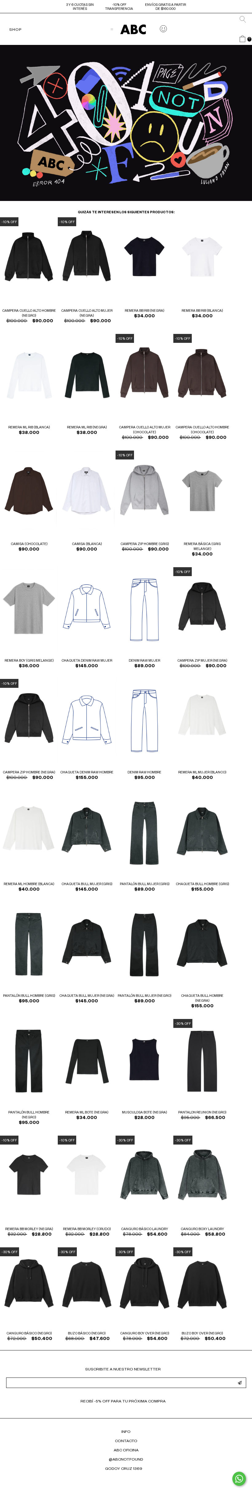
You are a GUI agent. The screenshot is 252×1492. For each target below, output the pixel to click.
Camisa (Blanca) (87, 544)
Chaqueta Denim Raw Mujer (86, 661)
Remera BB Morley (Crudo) (87, 1229)
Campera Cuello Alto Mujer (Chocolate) (144, 430)
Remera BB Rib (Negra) (144, 311)
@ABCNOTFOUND (126, 1460)
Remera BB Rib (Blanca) (202, 311)
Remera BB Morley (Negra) (29, 1229)
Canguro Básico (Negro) (29, 1334)
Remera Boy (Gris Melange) (29, 661)
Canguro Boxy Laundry (202, 1229)
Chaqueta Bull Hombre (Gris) (202, 884)
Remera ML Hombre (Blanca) (29, 884)
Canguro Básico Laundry (144, 1229)
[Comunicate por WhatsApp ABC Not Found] (239, 1479)
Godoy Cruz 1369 (123, 1469)
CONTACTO (126, 1441)
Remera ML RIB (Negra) (87, 428)
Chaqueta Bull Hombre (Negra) (202, 998)
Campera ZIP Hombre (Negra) (29, 773)
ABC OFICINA (126, 1451)
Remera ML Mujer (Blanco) (202, 773)
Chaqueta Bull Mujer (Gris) (86, 884)
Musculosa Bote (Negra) (144, 1113)
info (126, 1432)
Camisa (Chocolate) (29, 544)
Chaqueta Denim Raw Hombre (86, 773)
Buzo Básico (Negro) (86, 1334)
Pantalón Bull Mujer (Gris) (144, 884)
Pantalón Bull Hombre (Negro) (28, 1115)
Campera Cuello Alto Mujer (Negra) (86, 313)
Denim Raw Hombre (144, 773)
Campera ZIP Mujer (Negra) (202, 661)
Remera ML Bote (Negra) (86, 1113)
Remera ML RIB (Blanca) (29, 428)
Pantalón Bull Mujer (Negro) (144, 996)
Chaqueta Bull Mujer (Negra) (86, 996)
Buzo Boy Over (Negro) (202, 1334)
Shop (15, 30)
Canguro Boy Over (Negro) (144, 1334)
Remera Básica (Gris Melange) (202, 547)
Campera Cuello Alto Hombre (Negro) (29, 313)
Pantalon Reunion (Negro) (202, 1113)
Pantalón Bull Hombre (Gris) (29, 996)
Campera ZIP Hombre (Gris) (144, 544)
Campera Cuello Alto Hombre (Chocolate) (202, 430)
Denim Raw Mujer (144, 661)
